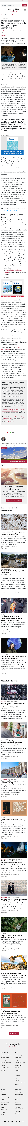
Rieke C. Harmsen (7, 31)
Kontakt (17, 1068)
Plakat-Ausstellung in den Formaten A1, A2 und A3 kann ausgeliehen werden (13, 410)
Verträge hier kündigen (20, 1062)
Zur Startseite (14, 1034)
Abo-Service (18, 1057)
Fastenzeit (3, 1094)
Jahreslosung (18, 1104)
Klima (3, 465)
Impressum (17, 1078)
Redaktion (17, 1070)
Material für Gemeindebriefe (19, 1108)
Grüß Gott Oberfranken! (6, 1055)
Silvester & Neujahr (5, 1102)
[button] (3, 35)
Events (16, 1099)
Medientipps (4, 1060)
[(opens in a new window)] (5, 1122)
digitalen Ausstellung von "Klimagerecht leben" (14, 417)
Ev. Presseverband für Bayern (20, 1083)
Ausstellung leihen (19, 1092)
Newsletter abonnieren (14, 500)
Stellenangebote (19, 1065)
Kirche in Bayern (5, 1057)
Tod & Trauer (4, 1115)
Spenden (17, 1114)
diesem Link (11, 421)
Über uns (17, 1080)
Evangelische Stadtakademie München (13, 271)
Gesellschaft (10, 15)
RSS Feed (17, 1111)
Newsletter (17, 1073)
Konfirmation (4, 1110)
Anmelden (24, 1)
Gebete (17, 1102)
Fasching (3, 1092)
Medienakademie (19, 1094)
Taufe (2, 1107)
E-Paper (17, 1060)
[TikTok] (16, 1122)
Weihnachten (4, 1104)
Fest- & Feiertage (5, 1097)
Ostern (2, 1099)
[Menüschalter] (25, 9)
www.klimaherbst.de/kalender (9, 210)
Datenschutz (18, 1075)
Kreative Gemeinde (19, 1097)
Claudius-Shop (18, 1055)
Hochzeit (3, 1112)
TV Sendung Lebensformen (4, 1071)
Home (2, 15)
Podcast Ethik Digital (6, 1062)
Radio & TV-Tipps (5, 1068)
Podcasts (3, 1065)
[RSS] (23, 1122)
